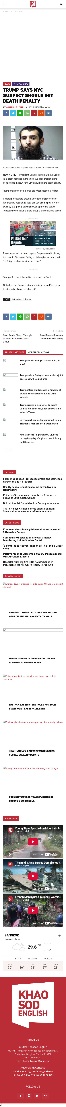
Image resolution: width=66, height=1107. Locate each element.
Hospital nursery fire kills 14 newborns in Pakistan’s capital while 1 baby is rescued (28, 563)
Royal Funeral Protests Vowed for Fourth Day (51, 337)
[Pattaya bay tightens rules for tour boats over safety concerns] (33, 696)
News (7, 84)
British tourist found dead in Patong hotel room (31, 503)
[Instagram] (29, 1096)
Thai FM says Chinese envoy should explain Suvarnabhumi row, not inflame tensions (29, 510)
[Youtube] (45, 1096)
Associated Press (14, 107)
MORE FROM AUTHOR (38, 352)
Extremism (16, 299)
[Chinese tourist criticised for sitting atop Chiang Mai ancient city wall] (33, 604)
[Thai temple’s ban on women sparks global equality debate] (33, 742)
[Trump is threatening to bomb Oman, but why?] (10, 364)
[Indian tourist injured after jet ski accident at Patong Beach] (33, 650)
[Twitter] (37, 1096)
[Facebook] (20, 1096)
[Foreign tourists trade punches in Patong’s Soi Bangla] (33, 788)
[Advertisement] (33, 48)
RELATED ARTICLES (14, 352)
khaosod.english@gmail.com (36, 1060)
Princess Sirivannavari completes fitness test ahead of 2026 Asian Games (30, 496)
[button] (61, 4)
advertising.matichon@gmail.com (36, 1071)
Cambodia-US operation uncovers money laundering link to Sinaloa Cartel (27, 539)
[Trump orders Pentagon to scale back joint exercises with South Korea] (10, 378)
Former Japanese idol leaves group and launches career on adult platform (32, 480)
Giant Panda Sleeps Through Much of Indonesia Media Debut (17, 338)
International (16, 11)
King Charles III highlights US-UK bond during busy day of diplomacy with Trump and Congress (40, 438)
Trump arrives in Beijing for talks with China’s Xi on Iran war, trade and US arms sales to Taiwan (40, 409)
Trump (28, 299)
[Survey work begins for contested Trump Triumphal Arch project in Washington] (10, 423)
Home (5, 11)
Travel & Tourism (13, 576)
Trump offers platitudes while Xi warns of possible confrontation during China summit (40, 394)
